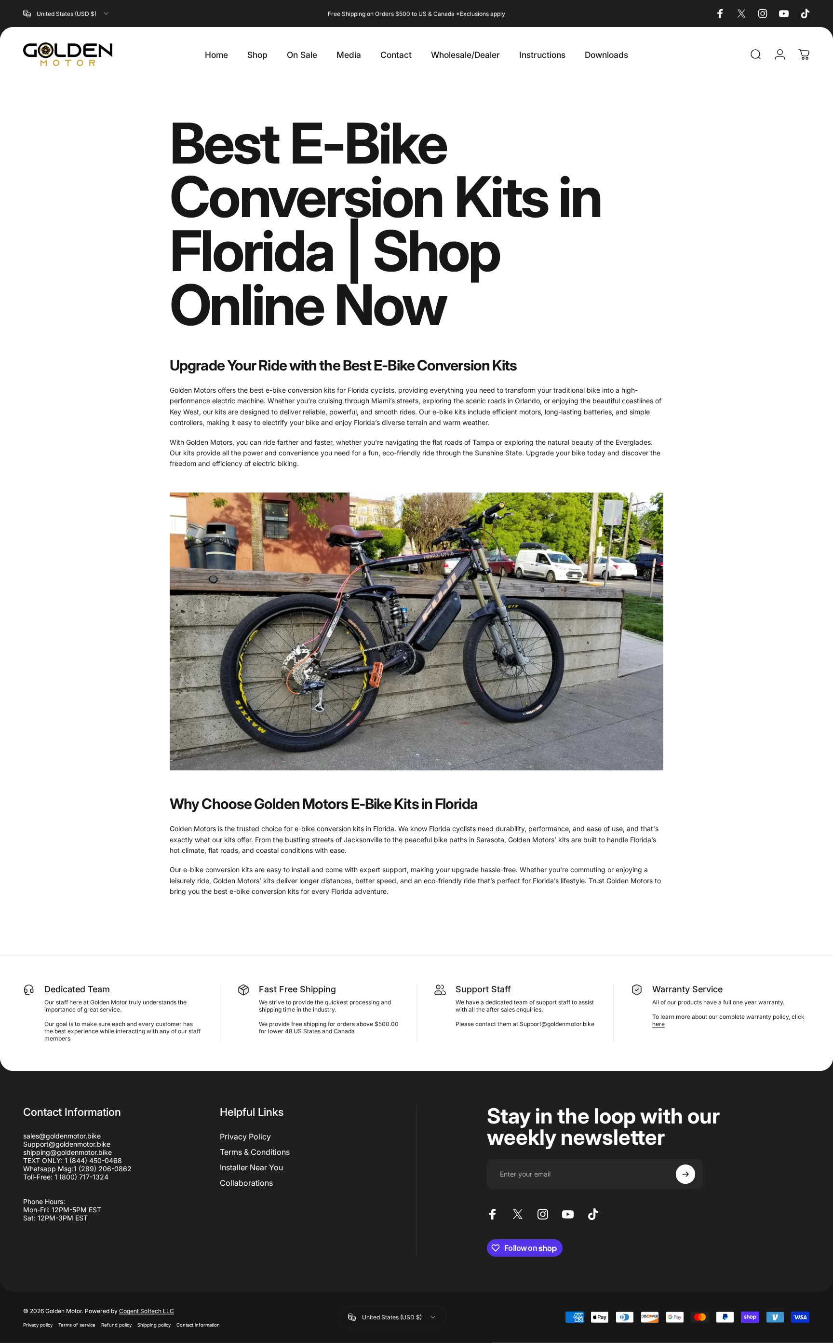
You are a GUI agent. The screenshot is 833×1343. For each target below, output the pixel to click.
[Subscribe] (685, 1174)
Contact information (198, 1324)
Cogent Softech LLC (146, 1310)
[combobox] (66, 13)
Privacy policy (38, 1324)
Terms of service (76, 1324)
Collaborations (246, 1183)
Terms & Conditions (255, 1152)
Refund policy (116, 1324)
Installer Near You (251, 1167)
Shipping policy (154, 1324)
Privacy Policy (245, 1136)
